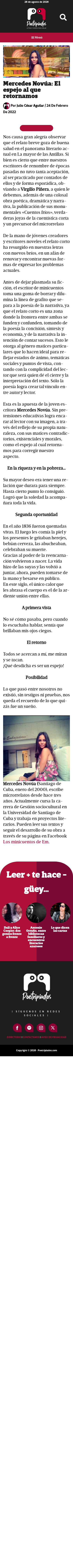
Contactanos (31, 1037)
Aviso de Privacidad (53, 1037)
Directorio (14, 1037)
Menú (38, 37)
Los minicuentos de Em (25, 842)
